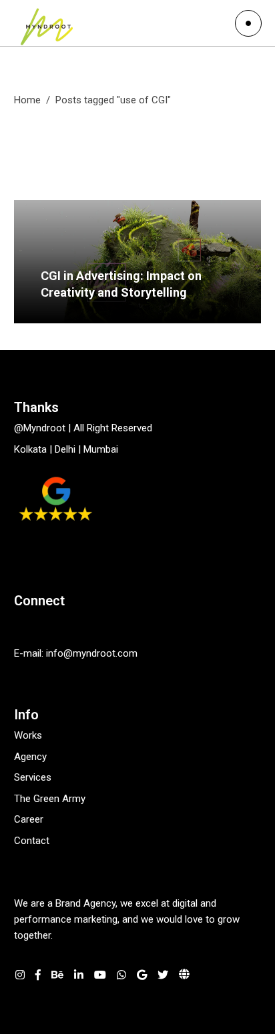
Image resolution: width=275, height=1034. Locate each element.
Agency (30, 757)
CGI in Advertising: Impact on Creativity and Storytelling (121, 284)
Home (27, 100)
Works (28, 735)
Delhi (65, 449)
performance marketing (65, 919)
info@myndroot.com (93, 653)
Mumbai (100, 449)
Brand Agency (85, 903)
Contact (31, 841)
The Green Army (49, 799)
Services (32, 777)
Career (28, 819)
